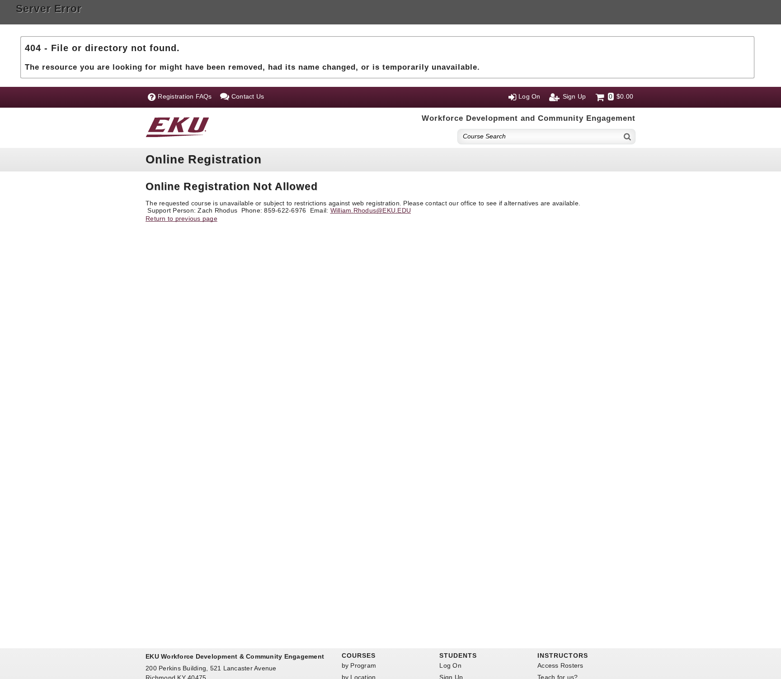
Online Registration (204, 159)
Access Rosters (560, 665)
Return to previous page (181, 218)
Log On (450, 665)
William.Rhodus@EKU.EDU (370, 210)
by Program (359, 665)
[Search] (628, 136)
